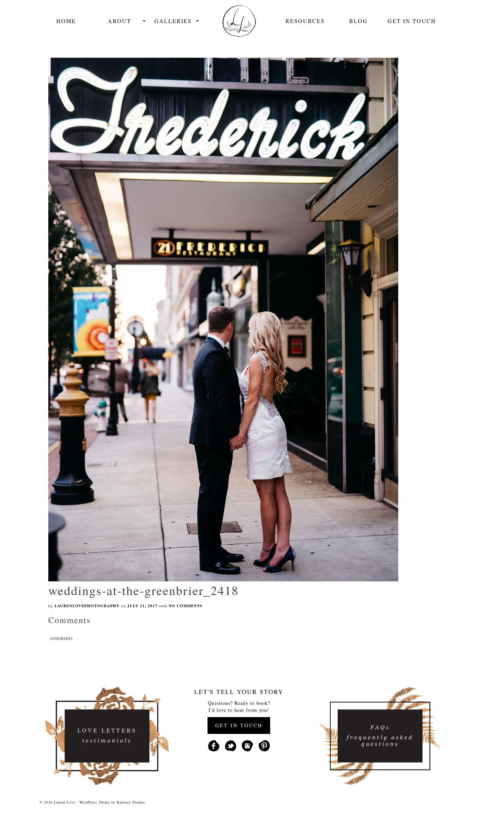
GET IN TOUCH (238, 725)
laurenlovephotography (87, 606)
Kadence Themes (131, 802)
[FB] (213, 745)
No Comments (185, 606)
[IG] (247, 745)
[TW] (230, 745)
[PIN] (264, 745)
